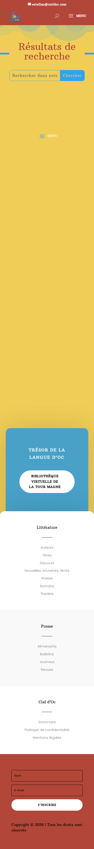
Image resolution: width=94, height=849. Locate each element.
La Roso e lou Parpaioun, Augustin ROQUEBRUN (38, 367)
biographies (24, 329)
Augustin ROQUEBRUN (34, 170)
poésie (70, 175)
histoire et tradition (56, 329)
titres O (40, 278)
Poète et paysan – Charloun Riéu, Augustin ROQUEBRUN (42, 311)
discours (21, 180)
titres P (21, 335)
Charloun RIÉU (27, 318)
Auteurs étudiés (28, 175)
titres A (64, 170)
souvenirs (53, 175)
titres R (21, 380)
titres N (40, 232)
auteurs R (39, 180)
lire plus (20, 193)
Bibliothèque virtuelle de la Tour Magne (45, 481)
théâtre (63, 375)
